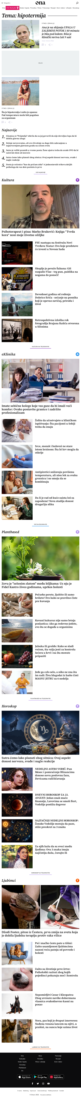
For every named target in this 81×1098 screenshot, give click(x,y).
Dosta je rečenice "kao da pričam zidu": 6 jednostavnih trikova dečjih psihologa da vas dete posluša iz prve (37, 165)
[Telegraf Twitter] (38, 1084)
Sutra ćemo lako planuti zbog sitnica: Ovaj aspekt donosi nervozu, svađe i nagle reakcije (39, 158)
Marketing (26, 1090)
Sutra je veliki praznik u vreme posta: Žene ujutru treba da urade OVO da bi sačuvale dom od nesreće (40, 151)
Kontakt (61, 1090)
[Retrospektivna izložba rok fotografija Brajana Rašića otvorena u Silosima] (17, 330)
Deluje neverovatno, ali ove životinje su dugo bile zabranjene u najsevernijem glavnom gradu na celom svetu (34, 144)
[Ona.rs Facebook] (32, 1084)
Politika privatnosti (53, 1090)
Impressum (33, 1090)
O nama (19, 1090)
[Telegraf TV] (48, 1084)
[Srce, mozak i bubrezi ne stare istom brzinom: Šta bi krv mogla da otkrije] (17, 456)
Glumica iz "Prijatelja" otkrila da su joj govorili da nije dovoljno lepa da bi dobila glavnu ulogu (39, 137)
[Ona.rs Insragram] (43, 1084)
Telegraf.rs (7, 3)
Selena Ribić (50, 41)
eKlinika (8, 354)
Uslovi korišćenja (42, 1090)
